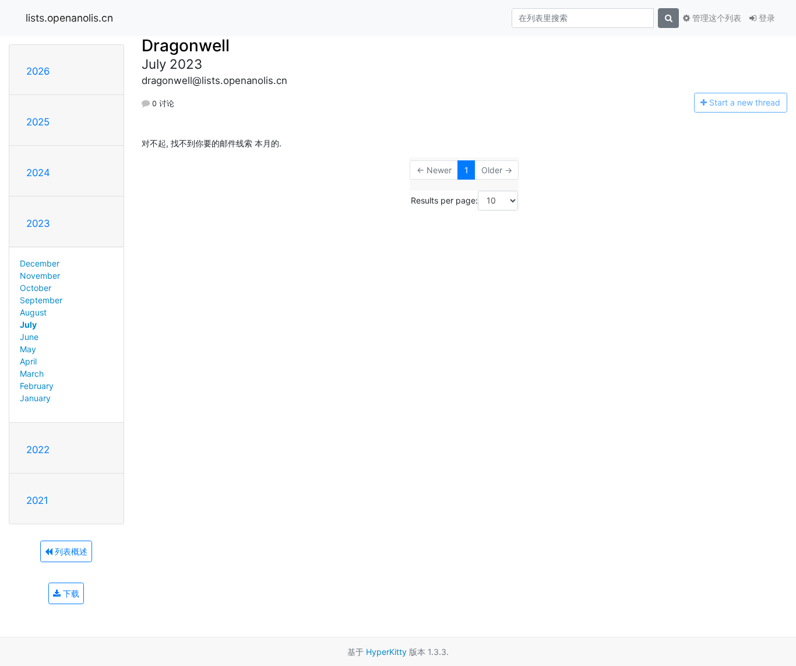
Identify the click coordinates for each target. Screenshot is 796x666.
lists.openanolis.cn (69, 18)
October (35, 288)
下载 (70, 593)
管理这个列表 (715, 18)
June (29, 337)
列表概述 (69, 551)
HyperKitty (386, 652)
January (35, 398)
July (28, 325)
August (33, 312)
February (37, 386)
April (28, 361)
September (41, 300)
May (28, 349)
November (40, 276)
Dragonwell (186, 45)
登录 (765, 18)
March (32, 373)
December (39, 263)
